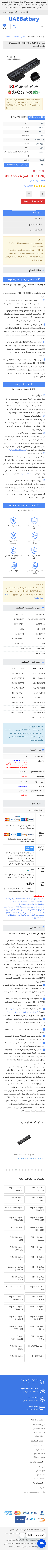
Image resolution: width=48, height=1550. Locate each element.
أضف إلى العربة (31, 201)
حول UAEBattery (39, 1425)
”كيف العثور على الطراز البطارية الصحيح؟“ (22, 1012)
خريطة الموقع (40, 1436)
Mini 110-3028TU (39, 683)
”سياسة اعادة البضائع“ (18, 450)
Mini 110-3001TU (39, 674)
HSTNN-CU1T (40, 639)
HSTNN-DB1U (19, 624)
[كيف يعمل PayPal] (25, 1519)
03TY (22, 649)
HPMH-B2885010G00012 (35, 649)
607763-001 (40, 654)
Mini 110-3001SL (18, 669)
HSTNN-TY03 (40, 615)
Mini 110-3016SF (39, 679)
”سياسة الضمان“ (28, 474)
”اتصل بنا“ (12, 1009)
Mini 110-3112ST (39, 698)
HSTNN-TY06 (19, 620)
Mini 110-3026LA (18, 679)
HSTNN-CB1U (40, 629)
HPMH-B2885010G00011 (36, 620)
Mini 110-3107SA (18, 688)
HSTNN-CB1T (19, 634)
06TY (22, 629)
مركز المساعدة (9, 13)
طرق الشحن (40, 1471)
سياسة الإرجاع (39, 1454)
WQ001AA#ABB (18, 639)
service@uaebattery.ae (33, 1492)
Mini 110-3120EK (39, 703)
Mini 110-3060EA (17, 683)
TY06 (43, 644)
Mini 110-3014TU (18, 674)
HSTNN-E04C (19, 644)
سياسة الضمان (39, 1429)
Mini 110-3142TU (18, 703)
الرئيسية (42, 37)
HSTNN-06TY (40, 634)
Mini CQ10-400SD (17, 713)
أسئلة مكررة (40, 1450)
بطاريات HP (31, 37)
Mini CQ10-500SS (38, 718)
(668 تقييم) (28, 186)
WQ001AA (20, 615)
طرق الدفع (41, 1475)
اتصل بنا (42, 1488)
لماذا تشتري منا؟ (39, 1433)
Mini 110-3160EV (39, 708)
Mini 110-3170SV (39, 713)
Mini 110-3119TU (18, 698)
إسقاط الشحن (39, 1478)
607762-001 (40, 624)
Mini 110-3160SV (18, 708)
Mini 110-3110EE (39, 693)
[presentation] (24, 213)
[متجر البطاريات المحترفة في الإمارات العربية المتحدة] (24, 22)
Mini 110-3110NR (18, 693)
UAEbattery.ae (39, 1530)
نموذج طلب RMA (39, 1457)
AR (24, 13)
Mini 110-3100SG (39, 688)
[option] (24, 69)
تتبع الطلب (41, 1467)
